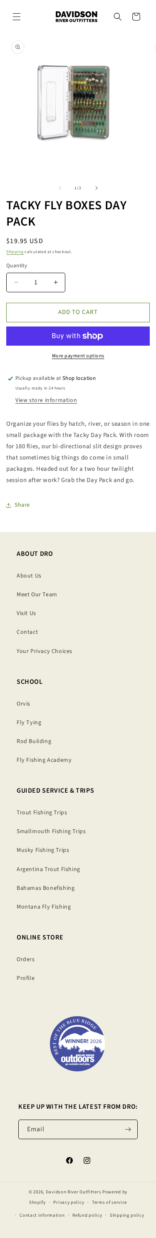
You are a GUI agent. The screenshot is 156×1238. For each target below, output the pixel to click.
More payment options (78, 355)
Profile (26, 978)
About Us (29, 576)
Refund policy (87, 1215)
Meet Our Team (37, 594)
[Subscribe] (128, 1129)
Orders (26, 959)
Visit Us (26, 613)
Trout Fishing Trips (42, 813)
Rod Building (34, 741)
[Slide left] (60, 188)
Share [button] (22, 505)
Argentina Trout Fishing (48, 869)
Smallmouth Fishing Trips (51, 831)
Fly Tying (29, 722)
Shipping (15, 252)
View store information (46, 400)
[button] (16, 17)
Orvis (23, 704)
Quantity (16, 265)
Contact (27, 632)
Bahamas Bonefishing (45, 888)
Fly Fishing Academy (44, 760)
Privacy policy (68, 1202)
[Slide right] (96, 188)
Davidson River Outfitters (74, 1192)
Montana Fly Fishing (44, 907)
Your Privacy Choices (44, 651)
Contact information (42, 1215)
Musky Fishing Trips (43, 850)
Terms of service (109, 1202)
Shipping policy (127, 1215)
